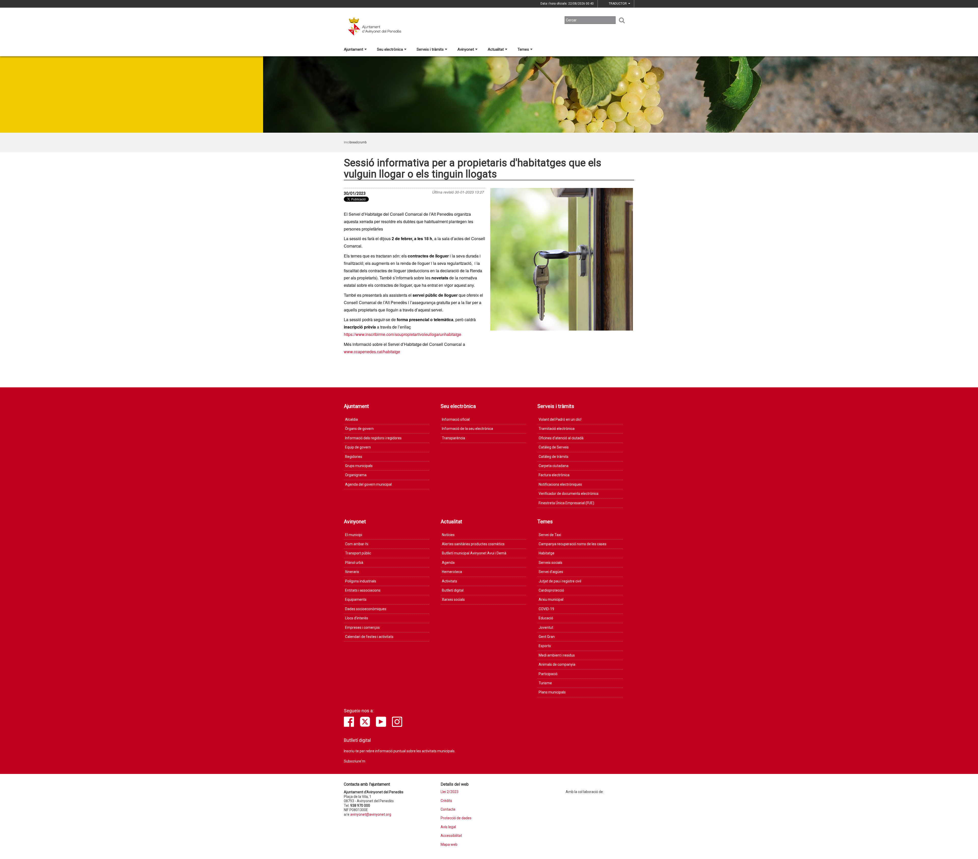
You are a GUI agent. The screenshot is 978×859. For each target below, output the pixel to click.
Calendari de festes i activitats (369, 637)
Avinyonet (465, 49)
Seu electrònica (390, 49)
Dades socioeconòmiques (365, 609)
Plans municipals (552, 692)
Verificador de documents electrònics (569, 494)
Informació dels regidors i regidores (373, 438)
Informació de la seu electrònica (467, 429)
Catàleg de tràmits (553, 457)
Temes (523, 49)
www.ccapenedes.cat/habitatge (372, 351)
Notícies (448, 535)
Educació (546, 618)
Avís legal (448, 827)
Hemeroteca (452, 572)
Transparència (453, 438)
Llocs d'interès (356, 618)
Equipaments (355, 599)
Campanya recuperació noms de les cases (572, 544)
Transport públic (358, 553)
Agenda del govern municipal (368, 484)
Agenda (448, 563)
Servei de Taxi (550, 535)
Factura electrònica (554, 475)
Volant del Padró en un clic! (560, 419)
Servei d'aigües (551, 572)
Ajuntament (353, 49)
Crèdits (446, 801)
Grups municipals (359, 466)
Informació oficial (456, 419)
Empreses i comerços (362, 627)
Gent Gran (547, 637)
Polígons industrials (360, 581)
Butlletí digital (453, 590)
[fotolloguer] (561, 259)
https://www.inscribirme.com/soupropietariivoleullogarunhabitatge (402, 334)
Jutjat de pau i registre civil (560, 581)
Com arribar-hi (356, 544)
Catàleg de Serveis (554, 447)
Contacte (448, 809)
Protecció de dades (456, 818)
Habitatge (546, 553)
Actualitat (496, 49)
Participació (548, 674)
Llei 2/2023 (449, 792)
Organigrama (355, 475)
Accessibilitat (451, 836)
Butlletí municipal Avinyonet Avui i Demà (474, 553)
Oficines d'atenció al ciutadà (561, 438)
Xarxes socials (453, 599)
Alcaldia (351, 419)
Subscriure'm (354, 761)
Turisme (545, 683)
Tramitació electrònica (557, 429)
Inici (347, 142)
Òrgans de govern (359, 429)
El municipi (353, 535)
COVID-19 (546, 609)
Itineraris (352, 572)
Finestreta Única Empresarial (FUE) (566, 503)
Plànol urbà (354, 563)
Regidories (353, 457)
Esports (545, 646)
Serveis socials (550, 563)
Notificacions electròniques (560, 484)
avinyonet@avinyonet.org (370, 814)
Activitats (449, 581)
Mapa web (449, 845)
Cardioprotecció (551, 590)
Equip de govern (358, 447)
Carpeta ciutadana (553, 466)
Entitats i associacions (363, 590)
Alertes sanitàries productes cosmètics (473, 544)
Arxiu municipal (551, 599)
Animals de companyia (557, 664)
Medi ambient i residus (557, 655)
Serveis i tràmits (430, 49)
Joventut (546, 627)
